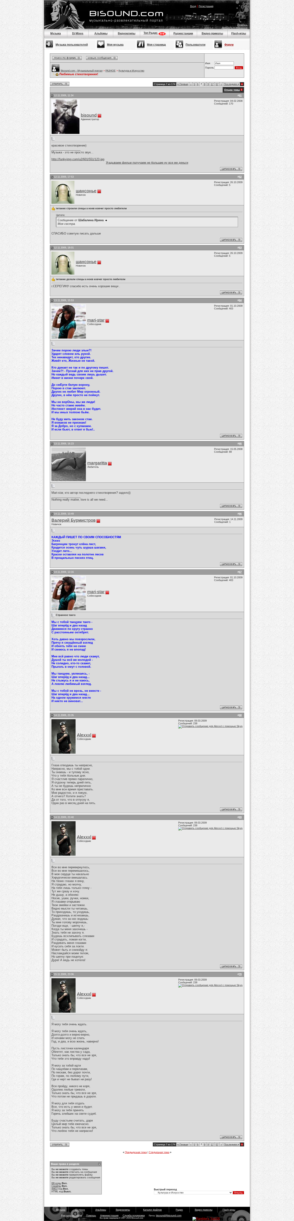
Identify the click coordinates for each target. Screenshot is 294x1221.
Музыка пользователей (72, 44)
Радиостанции (183, 33)
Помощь (243, 25)
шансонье (86, 190)
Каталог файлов (152, 1209)
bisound (89, 115)
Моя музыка (115, 44)
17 (212, 84)
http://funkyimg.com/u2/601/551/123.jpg (77, 159)
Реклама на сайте (71, 1215)
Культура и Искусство (131, 70)
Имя (207, 63)
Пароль (209, 67)
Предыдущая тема (136, 1152)
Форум (229, 44)
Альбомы (100, 33)
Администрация (109, 1215)
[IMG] (54, 1188)
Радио (179, 1209)
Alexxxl (84, 735)
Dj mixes (80, 1209)
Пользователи (195, 44)
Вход (193, 6)
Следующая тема (159, 1152)
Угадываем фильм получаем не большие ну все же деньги (147, 162)
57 (217, 84)
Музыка (55, 33)
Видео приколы (212, 33)
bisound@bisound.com (168, 1215)
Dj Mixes (77, 33)
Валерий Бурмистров (73, 520)
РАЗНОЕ (110, 70)
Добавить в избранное (235, 27)
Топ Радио (151, 33)
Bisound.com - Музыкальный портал (81, 70)
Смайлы (56, 1186)
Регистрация (206, 6)
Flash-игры (238, 33)
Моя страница (156, 44)
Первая (182, 84)
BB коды (56, 1183)
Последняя (231, 84)
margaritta (97, 462)
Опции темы (232, 89)
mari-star (96, 320)
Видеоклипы (126, 33)
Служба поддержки (134, 1215)
